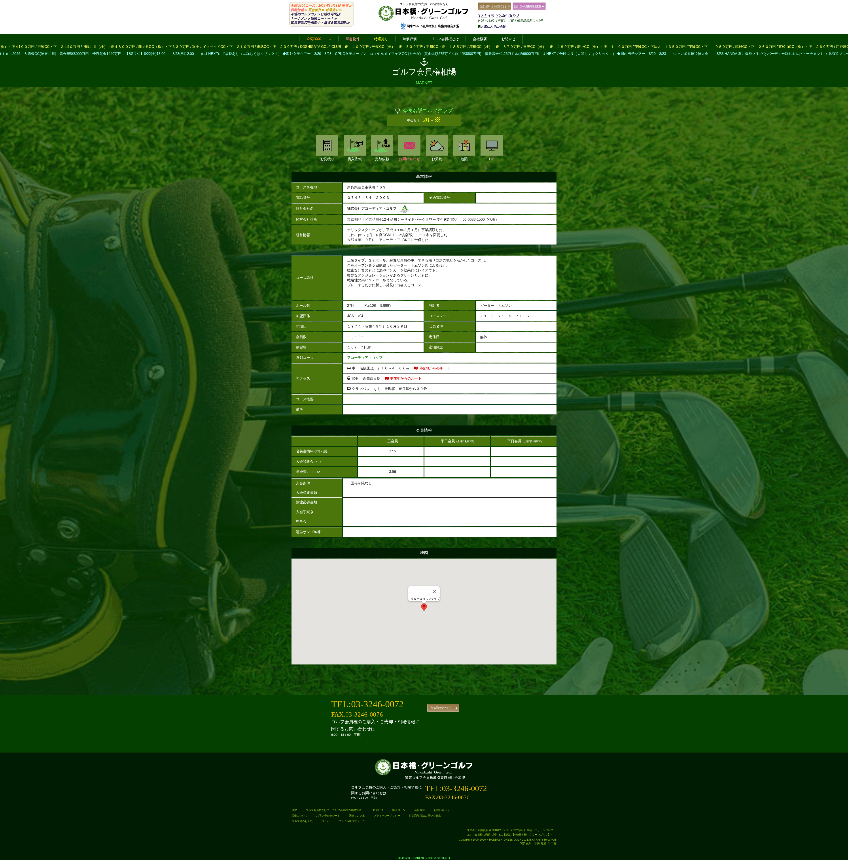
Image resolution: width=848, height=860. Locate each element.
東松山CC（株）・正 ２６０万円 (568, 47)
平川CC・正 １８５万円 (208, 47)
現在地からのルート (434, 368)
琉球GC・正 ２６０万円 (517, 47)
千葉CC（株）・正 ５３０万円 (160, 47)
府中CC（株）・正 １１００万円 (366, 47)
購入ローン (398, 810)
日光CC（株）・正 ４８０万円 (311, 47)
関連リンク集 (357, 815)
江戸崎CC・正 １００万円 (619, 47)
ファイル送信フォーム (351, 821)
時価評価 (378, 810)
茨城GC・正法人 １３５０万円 (422, 47)
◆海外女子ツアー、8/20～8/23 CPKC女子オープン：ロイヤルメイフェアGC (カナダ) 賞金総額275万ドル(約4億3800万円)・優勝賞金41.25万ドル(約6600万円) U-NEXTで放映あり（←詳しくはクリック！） (250, 54)
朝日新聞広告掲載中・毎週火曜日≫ (320, 22)
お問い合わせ (409, 159)
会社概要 (419, 810)
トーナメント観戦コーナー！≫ (314, 18)
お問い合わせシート (328, 815)
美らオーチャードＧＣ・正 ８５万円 (674, 47)
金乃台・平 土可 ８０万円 (771, 47)
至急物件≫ (316, 10)
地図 (464, 159)
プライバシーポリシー (387, 815)
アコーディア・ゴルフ (364, 357)
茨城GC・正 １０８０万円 (472, 47)
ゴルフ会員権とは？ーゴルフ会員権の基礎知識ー (335, 810)
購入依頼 (355, 159)
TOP (294, 810)
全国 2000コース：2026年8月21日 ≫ (321, 5)
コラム (325, 821)
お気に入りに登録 (493, 26)
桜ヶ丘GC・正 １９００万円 (821, 47)
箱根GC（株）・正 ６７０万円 (257, 47)
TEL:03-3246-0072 (498, 16)
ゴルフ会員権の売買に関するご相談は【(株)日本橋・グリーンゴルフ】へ (510, 834)
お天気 (437, 159)
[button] (424, 607)
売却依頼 (382, 159)
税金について (299, 815)
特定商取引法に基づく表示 (425, 815)
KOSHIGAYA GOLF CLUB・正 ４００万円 (96, 47)
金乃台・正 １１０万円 (727, 47)
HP (491, 159)
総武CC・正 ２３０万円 (39, 47)
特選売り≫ (334, 10)
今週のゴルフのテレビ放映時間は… (317, 14)
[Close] (434, 591)
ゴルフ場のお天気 (302, 821)
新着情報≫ (299, 10)
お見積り (327, 159)
